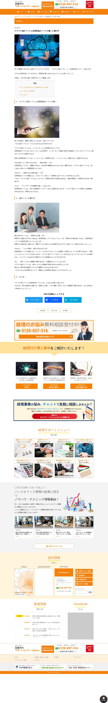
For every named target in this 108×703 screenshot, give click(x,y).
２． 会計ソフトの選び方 (28, 91)
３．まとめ (24, 94)
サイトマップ (78, 657)
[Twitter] (34, 300)
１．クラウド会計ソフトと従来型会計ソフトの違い (35, 87)
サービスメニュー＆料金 (21, 660)
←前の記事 (42, 310)
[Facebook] (54, 300)
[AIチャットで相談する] (54, 410)
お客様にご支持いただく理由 (41, 657)
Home (16, 657)
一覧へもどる (54, 310)
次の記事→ (66, 310)
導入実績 (59, 1)
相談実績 (66, 1)
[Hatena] (73, 300)
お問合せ (57, 657)
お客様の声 (73, 1)
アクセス (37, 660)
